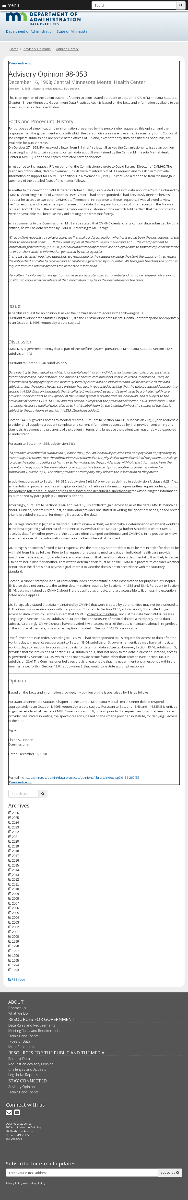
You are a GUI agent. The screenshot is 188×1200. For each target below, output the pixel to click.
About (16, 1002)
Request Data (19, 1058)
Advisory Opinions (37, 49)
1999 (15, 941)
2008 (15, 898)
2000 (15, 936)
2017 (15, 855)
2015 (15, 865)
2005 (15, 913)
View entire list (21, 63)
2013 (15, 875)
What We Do (18, 1013)
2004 (15, 917)
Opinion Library (67, 49)
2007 (15, 903)
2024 (15, 822)
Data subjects (71, 88)
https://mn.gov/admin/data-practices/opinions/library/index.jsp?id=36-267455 (82, 777)
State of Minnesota (72, 31)
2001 (15, 932)
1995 (15, 960)
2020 (15, 841)
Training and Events (23, 1036)
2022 (15, 832)
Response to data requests (48, 88)
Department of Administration (30, 31)
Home (14, 49)
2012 (15, 879)
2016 (15, 860)
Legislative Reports (23, 1074)
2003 (15, 922)
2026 (15, 813)
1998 (15, 946)
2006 (15, 908)
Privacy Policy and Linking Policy (25, 1183)
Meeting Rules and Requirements (34, 1030)
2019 (15, 846)
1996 (15, 955)
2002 (15, 927)
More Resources (21, 1046)
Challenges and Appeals (27, 1069)
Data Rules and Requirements (31, 1025)
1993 (15, 970)
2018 (15, 851)
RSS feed (18, 979)
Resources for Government (41, 1019)
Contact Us (17, 1008)
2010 (15, 889)
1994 (15, 965)
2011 (15, 884)
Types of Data (19, 1041)
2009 (15, 894)
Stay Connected (27, 1081)
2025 (15, 817)
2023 (15, 827)
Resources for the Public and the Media (56, 1053)
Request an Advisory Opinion (31, 1064)
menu (12, 5)
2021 (15, 836)
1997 (15, 951)
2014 (15, 870)
